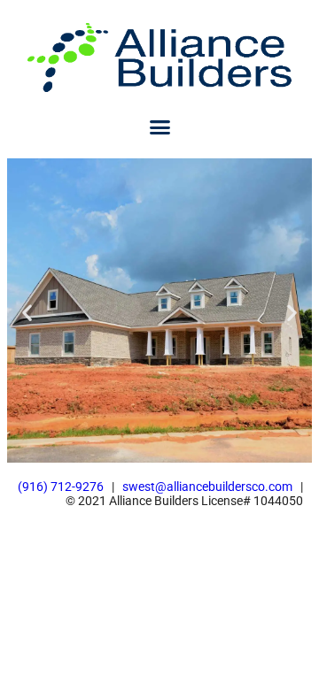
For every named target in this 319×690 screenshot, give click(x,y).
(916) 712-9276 (61, 486)
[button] (159, 127)
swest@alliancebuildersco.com (207, 486)
